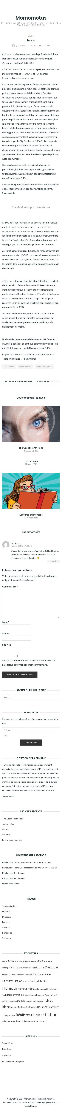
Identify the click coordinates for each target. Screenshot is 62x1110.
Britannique (15, 968)
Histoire (42, 981)
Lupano (13, 1001)
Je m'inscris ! (31, 742)
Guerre (26, 981)
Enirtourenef (8, 867)
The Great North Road (31, 447)
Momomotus (31, 17)
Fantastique (42, 974)
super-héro (15, 1021)
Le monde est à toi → (48, 381)
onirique (14, 1007)
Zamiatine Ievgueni (44, 366)
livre (7, 1001)
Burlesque (7, 932)
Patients (6, 834)
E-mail (6, 633)
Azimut (5, 829)
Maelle (22, 46)
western (40, 1021)
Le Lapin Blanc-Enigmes (13, 1061)
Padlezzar (6, 1055)
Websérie (31, 1021)
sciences (6, 1021)
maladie (21, 1000)
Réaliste (6, 927)
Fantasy (6, 922)
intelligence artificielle (43, 989)
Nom (5, 622)
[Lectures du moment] (31, 490)
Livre (31, 36)
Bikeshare (7, 1049)
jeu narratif (13, 994)
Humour (6, 911)
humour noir (25, 988)
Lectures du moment (31, 514)
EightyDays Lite (48, 1102)
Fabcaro (28, 974)
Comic (33, 967)
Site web (6, 644)
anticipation (9, 366)
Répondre (53, 561)
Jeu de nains (31, 461)
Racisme (12, 1015)
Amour (12, 961)
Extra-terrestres (17, 974)
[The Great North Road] (31, 423)
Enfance (5, 974)
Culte (40, 967)
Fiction (17, 981)
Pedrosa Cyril (24, 1007)
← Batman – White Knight (17, 381)
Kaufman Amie (42, 995)
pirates (34, 1007)
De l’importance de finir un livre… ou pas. (32, 862)
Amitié (4, 961)
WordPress (29, 1102)
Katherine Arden (28, 995)
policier (42, 1006)
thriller (24, 1021)
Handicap (33, 981)
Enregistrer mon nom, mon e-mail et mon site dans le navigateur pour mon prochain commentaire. (28, 662)
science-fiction (25, 366)
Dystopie (6, 916)
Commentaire (10, 586)
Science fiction (9, 906)
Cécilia (14, 543)
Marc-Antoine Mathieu (34, 1001)
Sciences (6, 938)
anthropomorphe (25, 961)
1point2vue (7, 1043)
